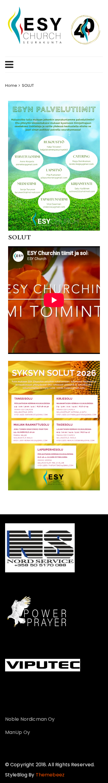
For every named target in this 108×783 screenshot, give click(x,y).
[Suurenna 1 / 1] (92, 369)
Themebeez (50, 774)
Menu (51, 64)
